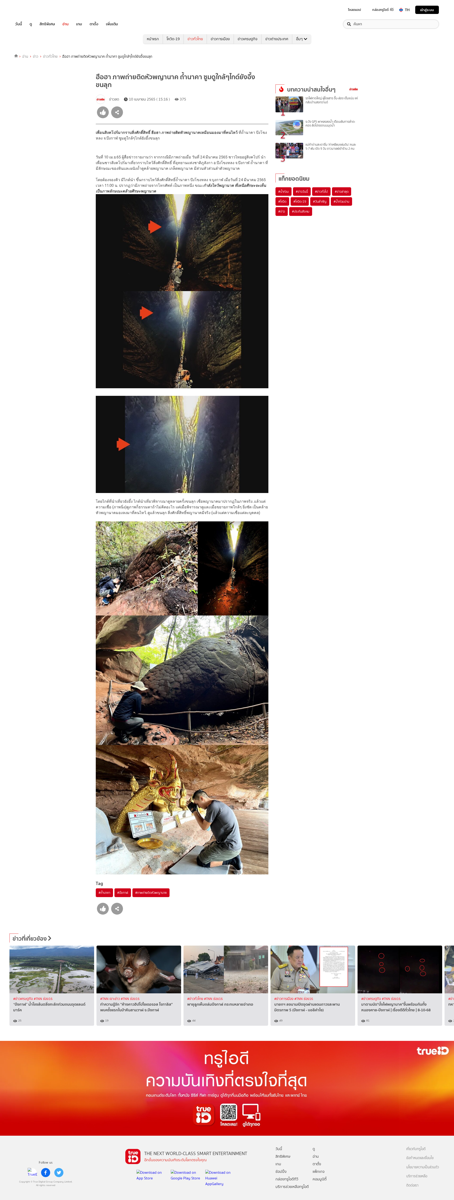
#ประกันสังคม (300, 211)
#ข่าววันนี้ (302, 191)
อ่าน (65, 24)
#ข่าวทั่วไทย (195, 998)
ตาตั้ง (94, 24)
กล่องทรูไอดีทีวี (286, 1179)
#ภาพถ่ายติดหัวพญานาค (151, 892)
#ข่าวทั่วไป (321, 191)
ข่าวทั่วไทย (195, 39)
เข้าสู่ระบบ (427, 10)
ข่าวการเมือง (220, 39)
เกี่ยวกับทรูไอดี (416, 1149)
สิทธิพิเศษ (47, 24)
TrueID (29, 10)
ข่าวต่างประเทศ (276, 39)
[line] (32, 1172)
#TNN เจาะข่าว (110, 998)
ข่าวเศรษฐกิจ (248, 39)
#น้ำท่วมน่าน (341, 201)
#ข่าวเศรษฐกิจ (23, 998)
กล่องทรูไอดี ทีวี (382, 9)
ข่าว (35, 56)
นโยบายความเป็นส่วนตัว (422, 1167)
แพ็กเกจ (319, 1171)
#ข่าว (281, 211)
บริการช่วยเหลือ (416, 1176)
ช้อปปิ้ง (281, 1171)
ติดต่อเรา (412, 1185)
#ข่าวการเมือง (284, 998)
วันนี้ (18, 24)
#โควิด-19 (299, 201)
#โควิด (282, 201)
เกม (79, 24)
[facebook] (45, 1172)
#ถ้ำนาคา (104, 892)
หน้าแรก (153, 39)
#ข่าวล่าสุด (341, 191)
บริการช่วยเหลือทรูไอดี (292, 1186)
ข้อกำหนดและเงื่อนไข (420, 1158)
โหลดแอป (354, 9)
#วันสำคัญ (320, 201)
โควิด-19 (173, 39)
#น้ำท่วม (283, 191)
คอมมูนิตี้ (320, 1179)
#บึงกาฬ (122, 892)
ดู (31, 24)
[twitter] (59, 1172)
